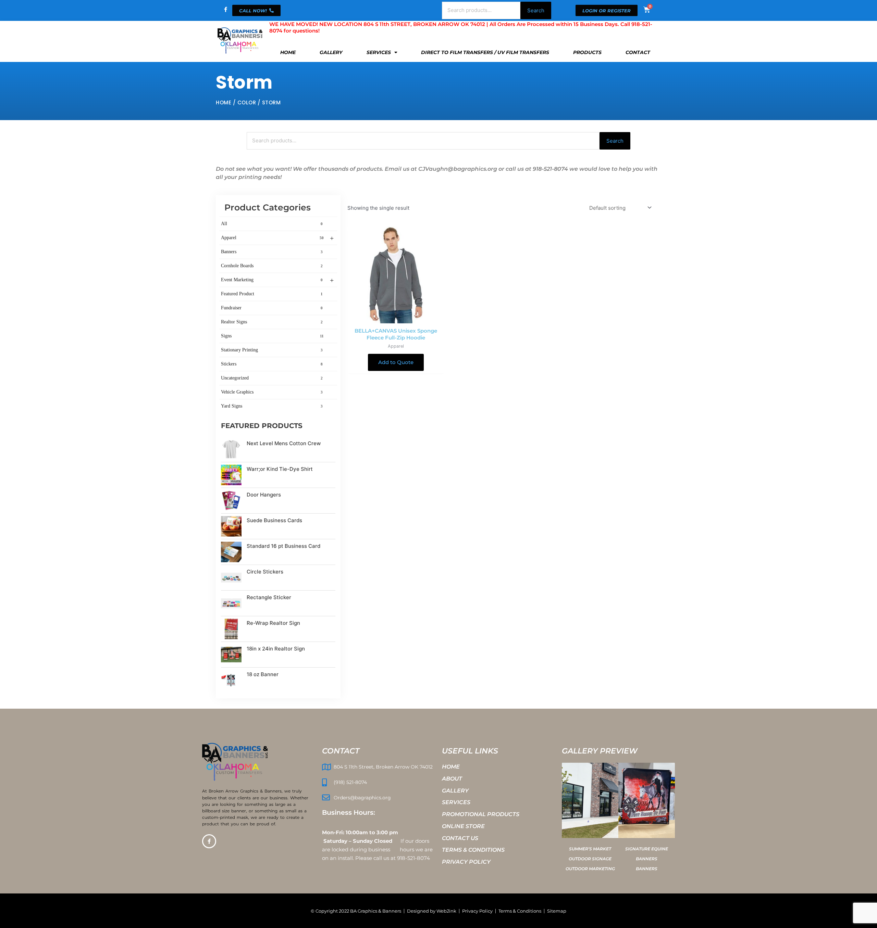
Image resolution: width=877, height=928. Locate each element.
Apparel (277, 238)
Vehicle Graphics (272, 392)
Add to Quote (395, 362)
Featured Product (272, 293)
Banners (272, 251)
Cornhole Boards (272, 265)
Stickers (272, 363)
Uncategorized (272, 378)
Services (379, 52)
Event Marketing (277, 280)
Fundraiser (272, 307)
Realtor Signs (272, 321)
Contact (638, 52)
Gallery (331, 52)
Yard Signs (272, 406)
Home (288, 52)
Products (587, 52)
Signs (272, 335)
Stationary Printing (272, 349)
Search (535, 10)
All (272, 223)
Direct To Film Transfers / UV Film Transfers (485, 52)
